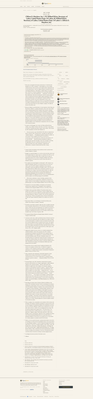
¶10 (24, 184)
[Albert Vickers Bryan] (58, 102)
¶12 (24, 200)
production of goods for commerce (42, 134)
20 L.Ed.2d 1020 (29, 360)
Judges (32, 6)
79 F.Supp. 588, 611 (45, 353)
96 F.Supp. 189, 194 (47, 352)
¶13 (24, 204)
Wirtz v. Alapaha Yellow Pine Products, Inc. (41, 327)
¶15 (24, 217)
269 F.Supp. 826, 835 (36, 359)
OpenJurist (24, 10)
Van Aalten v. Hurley (45, 350)
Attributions (46, 396)
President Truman (41, 214)
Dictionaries (37, 6)
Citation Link (63, 78)
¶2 (24, 107)
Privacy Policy (56, 396)
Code (25, 6)
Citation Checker (45, 392)
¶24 (24, 336)
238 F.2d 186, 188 (41, 312)
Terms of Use (51, 396)
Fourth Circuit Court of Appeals (46, 29)
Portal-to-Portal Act (31, 90)
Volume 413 (28, 10)
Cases (21, 6)
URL (58, 78)
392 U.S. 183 (48, 359)
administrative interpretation (30, 172)
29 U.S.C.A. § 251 (27, 344)
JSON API (60, 384)
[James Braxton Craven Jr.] (58, 104)
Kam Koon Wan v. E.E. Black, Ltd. (42, 351)
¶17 (24, 245)
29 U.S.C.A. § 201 (27, 342)
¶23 (24, 333)
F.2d (32, 10)
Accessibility (29, 396)
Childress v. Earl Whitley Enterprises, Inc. (41, 278)
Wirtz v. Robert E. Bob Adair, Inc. (40, 325)
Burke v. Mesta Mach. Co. (37, 353)
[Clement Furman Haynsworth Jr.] (58, 99)
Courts (28, 6)
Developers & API (61, 381)
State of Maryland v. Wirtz (29, 359)
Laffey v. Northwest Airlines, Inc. (52, 56)
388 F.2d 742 (52, 278)
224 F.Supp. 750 (50, 325)
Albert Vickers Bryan (63, 101)
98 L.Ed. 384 (34, 350)
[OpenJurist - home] (46, 3)
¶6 (24, 149)
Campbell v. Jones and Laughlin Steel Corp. (37, 352)
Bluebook (68, 78)
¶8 (24, 162)
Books (43, 6)
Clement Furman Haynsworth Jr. (65, 98)
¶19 (24, 261)
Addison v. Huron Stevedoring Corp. (33, 349)
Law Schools (45, 387)
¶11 (24, 189)
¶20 (24, 282)
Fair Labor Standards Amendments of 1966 (45, 346)
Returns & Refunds (40, 396)
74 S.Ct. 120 (30, 350)
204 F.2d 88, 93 (41, 349)
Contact (34, 396)
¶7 (24, 153)
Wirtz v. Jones (49, 324)
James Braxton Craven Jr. (64, 103)
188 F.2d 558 (50, 351)
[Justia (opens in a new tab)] (32, 389)
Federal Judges (45, 385)
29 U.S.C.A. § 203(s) (28, 346)
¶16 (24, 230)
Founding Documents (46, 390)
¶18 (24, 253)
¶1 (24, 84)
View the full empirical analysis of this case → (30, 69)
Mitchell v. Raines (34, 312)
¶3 (24, 125)
